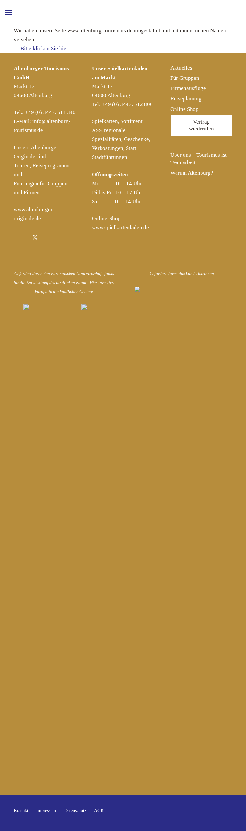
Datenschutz (75, 810)
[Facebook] (21, 238)
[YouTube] (226, 813)
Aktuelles (181, 68)
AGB (98, 810)
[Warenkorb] (231, 13)
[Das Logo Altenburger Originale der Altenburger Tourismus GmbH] (122, 12)
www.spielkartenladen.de (120, 227)
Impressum (46, 810)
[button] (8, 13)
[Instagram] (50, 238)
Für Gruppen (184, 78)
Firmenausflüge (188, 88)
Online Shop (184, 109)
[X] (35, 238)
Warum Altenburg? (191, 173)
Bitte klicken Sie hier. (44, 49)
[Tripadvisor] (64, 238)
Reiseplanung (185, 99)
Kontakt (21, 810)
